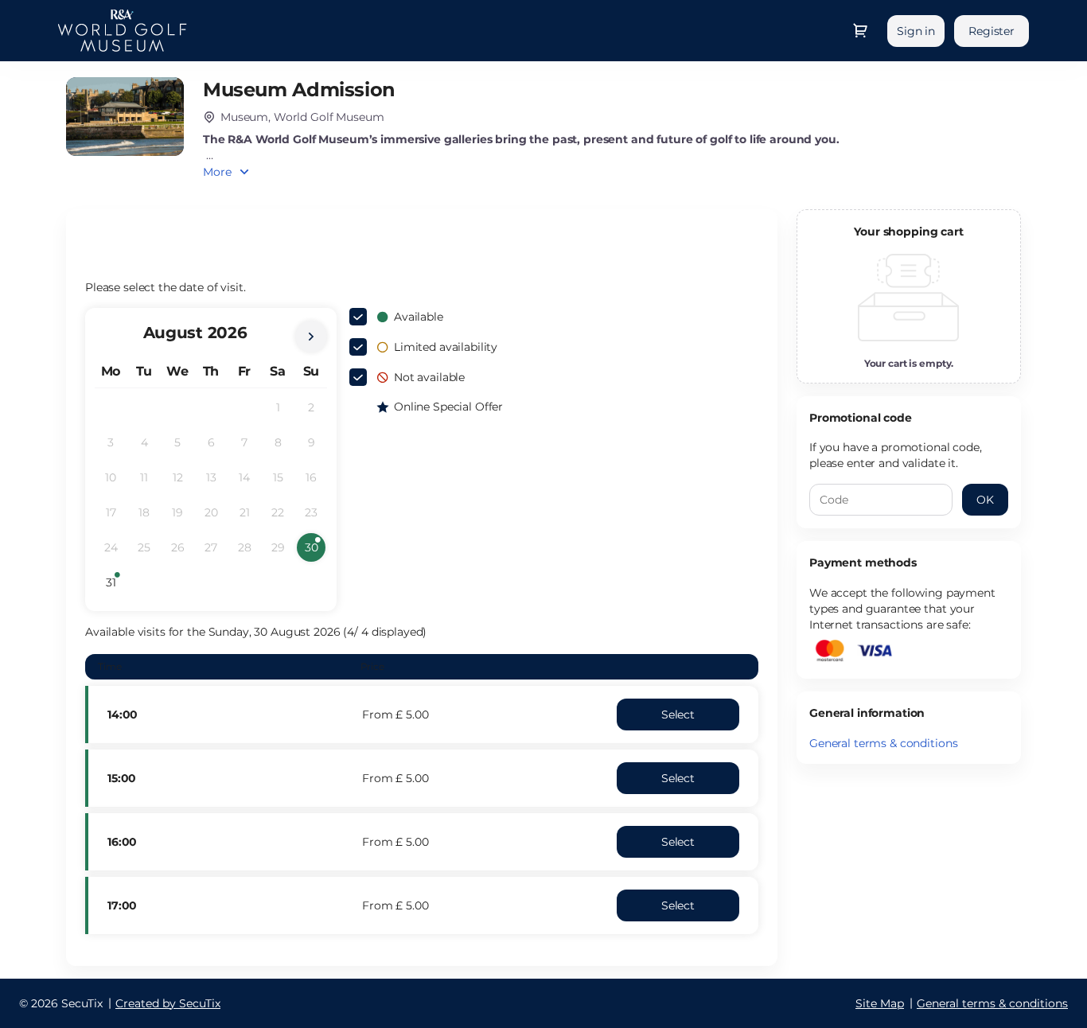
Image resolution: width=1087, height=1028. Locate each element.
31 (115, 586)
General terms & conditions (883, 743)
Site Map (879, 1003)
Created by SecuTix (167, 1003)
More (217, 172)
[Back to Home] (122, 31)
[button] (678, 714)
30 (315, 551)
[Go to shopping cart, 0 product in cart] (860, 30)
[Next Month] (311, 336)
